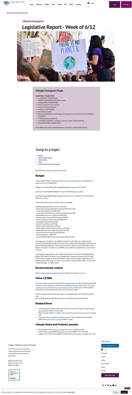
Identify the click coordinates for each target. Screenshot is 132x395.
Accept (124, 392)
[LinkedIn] (111, 385)
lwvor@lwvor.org (17, 360)
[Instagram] (103, 385)
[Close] (130, 392)
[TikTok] (116, 385)
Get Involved (105, 363)
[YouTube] (113, 385)
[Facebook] (105, 385)
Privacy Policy (71, 392)
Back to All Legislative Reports (17, 13)
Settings (116, 392)
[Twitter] (108, 385)
